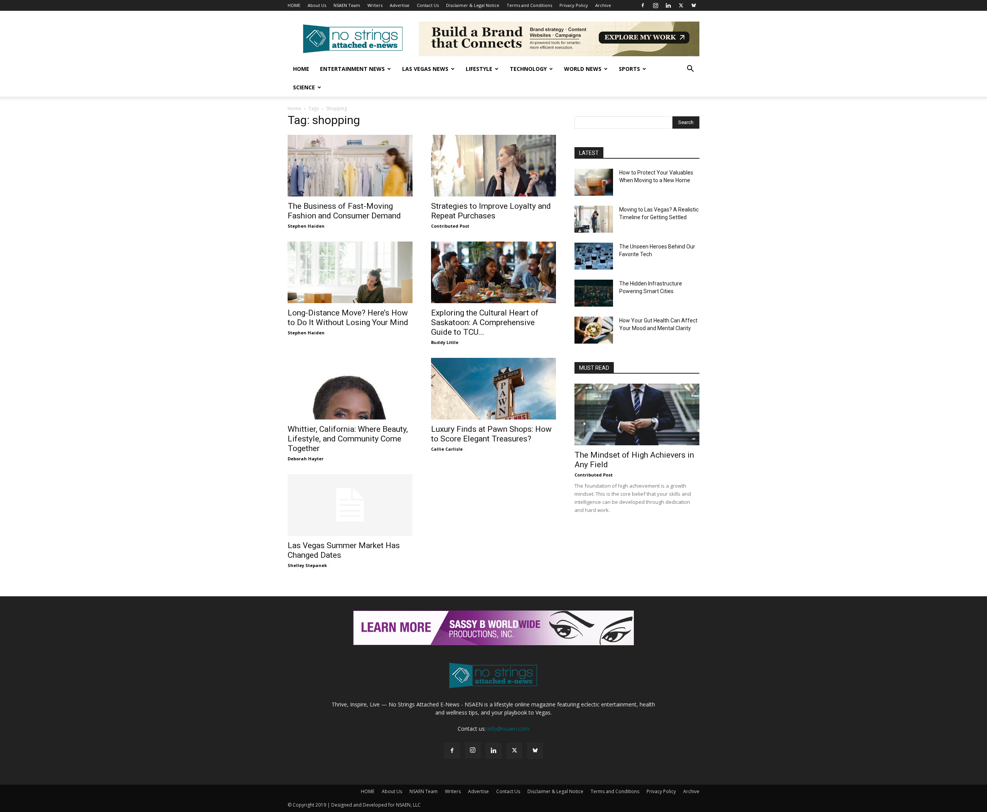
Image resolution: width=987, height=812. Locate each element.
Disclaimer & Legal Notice (472, 5)
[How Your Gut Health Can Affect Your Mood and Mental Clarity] (593, 330)
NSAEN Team (346, 5)
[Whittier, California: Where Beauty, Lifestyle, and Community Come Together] (350, 388)
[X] (681, 5)
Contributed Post (450, 226)
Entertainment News (352, 68)
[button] (690, 69)
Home (301, 68)
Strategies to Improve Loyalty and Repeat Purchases (491, 210)
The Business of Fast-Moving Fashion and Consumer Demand (344, 210)
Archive (603, 5)
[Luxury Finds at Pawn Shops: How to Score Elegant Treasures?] (493, 388)
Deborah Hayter (305, 458)
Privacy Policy (573, 5)
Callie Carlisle (447, 449)
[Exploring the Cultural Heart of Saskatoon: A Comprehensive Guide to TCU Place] (493, 272)
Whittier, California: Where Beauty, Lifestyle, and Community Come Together (348, 438)
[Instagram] (655, 5)
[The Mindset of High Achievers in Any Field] (636, 414)
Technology (528, 68)
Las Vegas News (425, 68)
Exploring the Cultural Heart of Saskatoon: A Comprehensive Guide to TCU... (485, 322)
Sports (629, 68)
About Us (317, 5)
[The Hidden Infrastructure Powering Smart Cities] (593, 293)
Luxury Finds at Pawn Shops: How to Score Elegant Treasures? (491, 433)
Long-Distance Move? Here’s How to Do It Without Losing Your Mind (348, 317)
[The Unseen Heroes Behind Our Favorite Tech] (593, 256)
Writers (374, 5)
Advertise (399, 5)
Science (304, 87)
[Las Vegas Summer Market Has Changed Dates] (350, 505)
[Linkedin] (668, 5)
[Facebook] (642, 5)
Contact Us (428, 5)
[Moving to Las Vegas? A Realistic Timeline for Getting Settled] (593, 219)
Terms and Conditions (529, 5)
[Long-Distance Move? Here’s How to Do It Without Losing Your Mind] (350, 272)
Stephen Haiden (306, 226)
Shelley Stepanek (307, 565)
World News (582, 68)
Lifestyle (479, 68)
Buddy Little (444, 342)
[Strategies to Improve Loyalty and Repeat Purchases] (493, 165)
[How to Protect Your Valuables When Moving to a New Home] (593, 182)
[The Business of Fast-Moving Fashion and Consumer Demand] (350, 165)
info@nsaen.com (508, 728)
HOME (294, 5)
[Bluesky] (693, 5)
